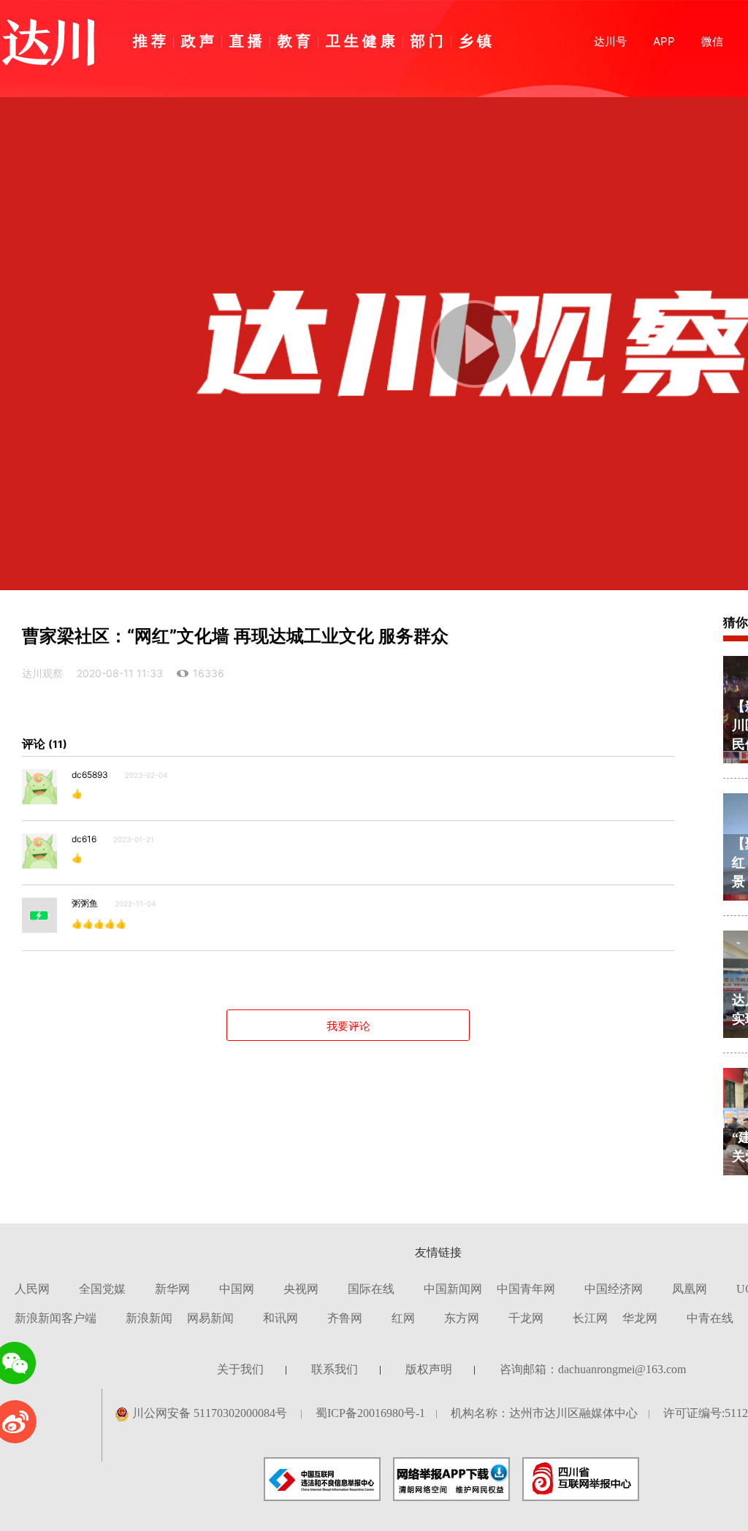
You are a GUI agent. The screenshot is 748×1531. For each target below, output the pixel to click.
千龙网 (525, 1318)
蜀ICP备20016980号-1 (370, 1413)
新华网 (172, 1289)
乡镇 (477, 40)
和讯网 (280, 1318)
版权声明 (428, 1369)
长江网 (590, 1318)
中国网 (236, 1289)
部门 (429, 40)
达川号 (610, 41)
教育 (296, 40)
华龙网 (639, 1318)
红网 (403, 1318)
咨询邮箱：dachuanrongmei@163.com (593, 1369)
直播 (247, 40)
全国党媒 (102, 1289)
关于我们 (240, 1369)
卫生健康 (362, 40)
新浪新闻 (149, 1318)
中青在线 (710, 1318)
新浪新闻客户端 (55, 1318)
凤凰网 (689, 1289)
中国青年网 (526, 1289)
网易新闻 (210, 1318)
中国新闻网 (453, 1289)
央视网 (300, 1289)
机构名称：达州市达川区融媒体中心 (544, 1413)
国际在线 (371, 1289)
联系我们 (334, 1369)
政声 (199, 40)
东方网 (461, 1318)
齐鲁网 (344, 1318)
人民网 (32, 1289)
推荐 (151, 40)
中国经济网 (613, 1289)
